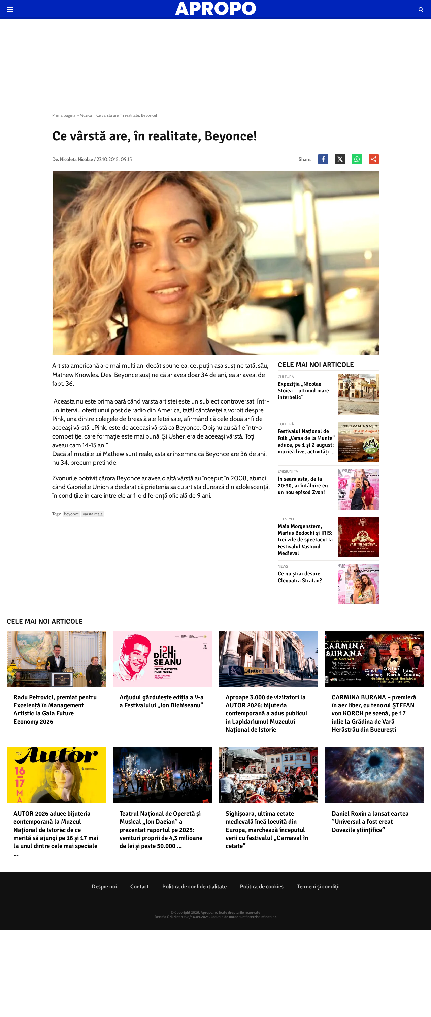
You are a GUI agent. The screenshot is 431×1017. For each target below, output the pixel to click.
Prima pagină (63, 115)
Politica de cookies (262, 886)
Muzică (86, 115)
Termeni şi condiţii (318, 886)
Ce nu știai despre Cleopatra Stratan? (300, 577)
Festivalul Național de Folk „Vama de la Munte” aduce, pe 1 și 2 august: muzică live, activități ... (306, 441)
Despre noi (104, 886)
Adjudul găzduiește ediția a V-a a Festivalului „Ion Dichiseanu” (162, 701)
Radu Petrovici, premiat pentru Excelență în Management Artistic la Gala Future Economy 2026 (55, 709)
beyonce (71, 513)
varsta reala (93, 513)
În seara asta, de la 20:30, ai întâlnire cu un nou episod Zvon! (303, 486)
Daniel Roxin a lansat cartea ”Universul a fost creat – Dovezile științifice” (370, 822)
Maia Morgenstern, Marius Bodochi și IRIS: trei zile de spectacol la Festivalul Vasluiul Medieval (305, 540)
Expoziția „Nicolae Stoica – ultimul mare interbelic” (303, 391)
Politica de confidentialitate (194, 886)
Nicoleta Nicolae (76, 159)
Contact (139, 886)
